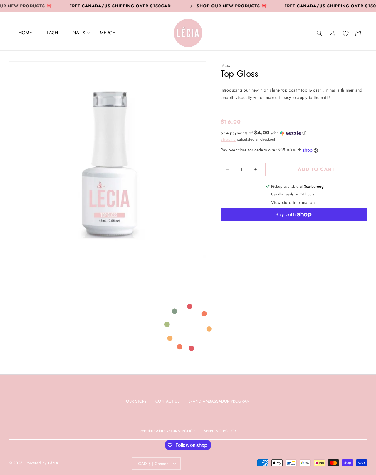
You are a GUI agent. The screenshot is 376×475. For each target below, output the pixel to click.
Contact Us (167, 401)
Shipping (228, 139)
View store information (293, 202)
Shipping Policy (220, 431)
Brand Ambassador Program (219, 401)
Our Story (136, 401)
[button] (79, 33)
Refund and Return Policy (167, 431)
